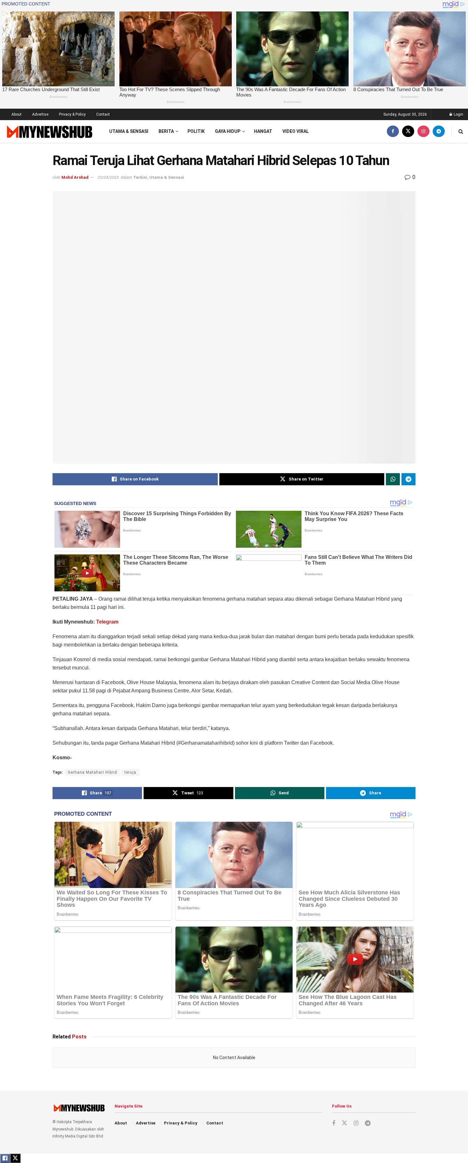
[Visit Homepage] (49, 131)
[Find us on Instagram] (423, 131)
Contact (103, 114)
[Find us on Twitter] (408, 131)
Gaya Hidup (227, 131)
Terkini (140, 177)
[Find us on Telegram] (439, 131)
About (16, 114)
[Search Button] (460, 131)
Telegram (107, 622)
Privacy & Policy (72, 114)
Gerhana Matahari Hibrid (92, 772)
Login (458, 114)
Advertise (40, 114)
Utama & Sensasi (128, 131)
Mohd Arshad (75, 177)
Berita (166, 131)
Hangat (263, 131)
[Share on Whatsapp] (393, 479)
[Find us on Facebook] (393, 131)
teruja (130, 772)
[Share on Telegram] (408, 479)
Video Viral (295, 131)
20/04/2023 (108, 177)
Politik (196, 131)
